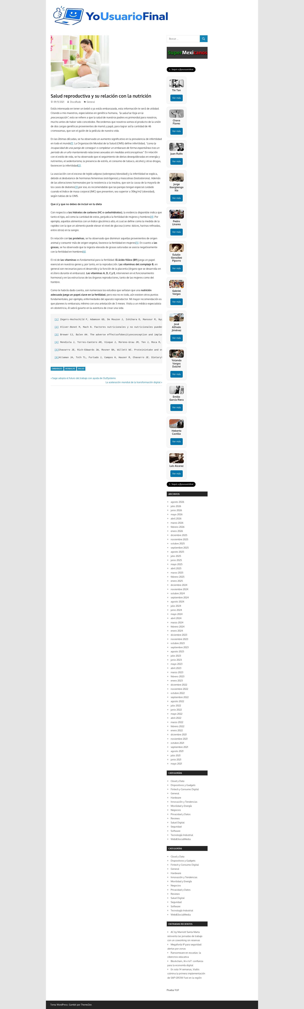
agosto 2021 (177, 751)
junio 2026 (176, 510)
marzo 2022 (177, 722)
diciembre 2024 (179, 584)
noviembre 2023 (179, 639)
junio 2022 (176, 709)
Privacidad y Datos (180, 814)
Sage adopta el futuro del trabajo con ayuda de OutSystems (84, 378)
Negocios (176, 810)
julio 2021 (175, 755)
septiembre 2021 (179, 747)
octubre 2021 (177, 742)
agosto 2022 (177, 701)
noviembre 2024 (179, 589)
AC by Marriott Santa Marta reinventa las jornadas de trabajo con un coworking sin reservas (184, 936)
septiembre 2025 (180, 547)
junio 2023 (176, 659)
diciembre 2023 (179, 634)
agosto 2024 (177, 601)
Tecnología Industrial (182, 835)
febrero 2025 (177, 576)
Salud (81, 368)
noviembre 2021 (179, 738)
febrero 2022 (177, 726)
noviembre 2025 (179, 539)
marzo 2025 (177, 572)
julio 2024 (176, 605)
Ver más (176, 97)
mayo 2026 (177, 514)
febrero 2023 (177, 676)
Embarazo (57, 368)
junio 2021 (176, 759)
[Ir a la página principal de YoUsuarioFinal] (111, 6)
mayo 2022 (176, 713)
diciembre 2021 (179, 734)
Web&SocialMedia (181, 839)
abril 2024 (176, 618)
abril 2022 (176, 717)
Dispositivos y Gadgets (183, 785)
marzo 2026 (177, 522)
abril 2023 (176, 668)
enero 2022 (177, 730)
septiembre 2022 (180, 697)
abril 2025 (176, 568)
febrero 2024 (177, 626)
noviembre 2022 (179, 688)
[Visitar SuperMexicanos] (187, 53)
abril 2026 (176, 518)
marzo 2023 (177, 672)
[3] (76, 187)
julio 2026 (176, 506)
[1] (72, 143)
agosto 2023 (177, 651)
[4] (151, 216)
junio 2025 (176, 560)
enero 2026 (177, 531)
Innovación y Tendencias (184, 801)
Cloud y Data (177, 781)
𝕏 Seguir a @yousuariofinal (181, 69)
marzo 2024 (177, 622)
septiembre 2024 (180, 597)
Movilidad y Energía (181, 805)
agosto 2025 (177, 551)
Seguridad (176, 826)
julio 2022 (176, 705)
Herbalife (70, 368)
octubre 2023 (178, 643)
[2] (79, 165)
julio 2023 (176, 655)
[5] (136, 242)
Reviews (175, 818)
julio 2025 (176, 556)
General (91, 101)
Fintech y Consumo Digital (185, 789)
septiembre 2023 (180, 647)
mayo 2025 (177, 564)
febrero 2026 (177, 526)
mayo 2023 (176, 663)
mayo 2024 (177, 614)
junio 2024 (176, 609)
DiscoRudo (75, 101)
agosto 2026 (177, 501)
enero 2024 (177, 630)
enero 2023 (177, 680)
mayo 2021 (176, 763)
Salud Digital (177, 822)
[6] (84, 251)
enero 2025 (177, 580)
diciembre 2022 (179, 684)
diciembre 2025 (179, 535)
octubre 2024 (178, 593)
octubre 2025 (178, 543)
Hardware (176, 797)
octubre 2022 (178, 693)
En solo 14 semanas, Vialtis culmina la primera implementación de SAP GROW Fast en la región (186, 973)
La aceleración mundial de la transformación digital (133, 382)
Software (175, 830)
